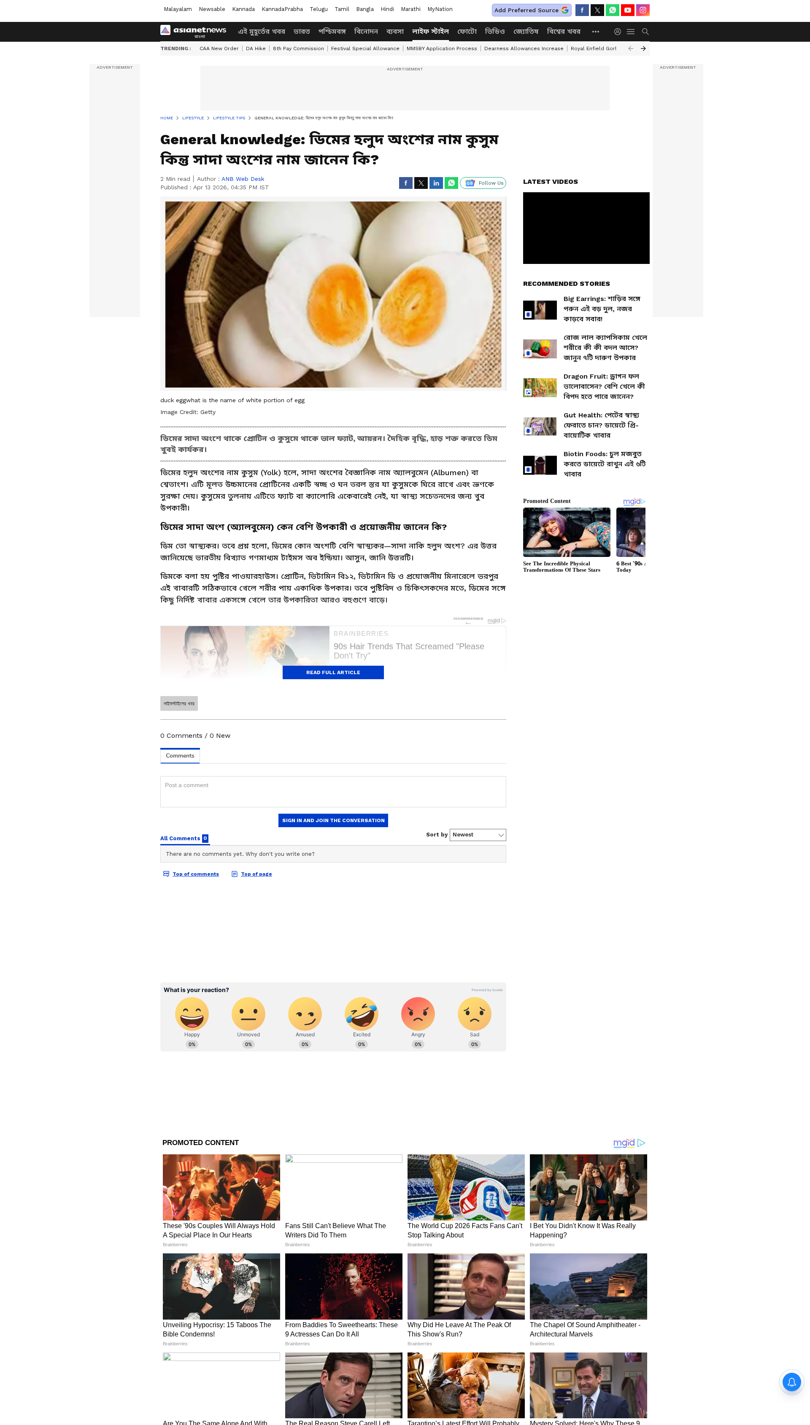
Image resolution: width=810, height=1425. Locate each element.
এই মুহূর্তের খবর (261, 31)
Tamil (342, 9)
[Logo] (196, 31)
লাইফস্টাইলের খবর (179, 704)
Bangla (365, 9)
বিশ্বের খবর (563, 31)
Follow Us (491, 183)
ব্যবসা (395, 31)
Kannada (243, 9)
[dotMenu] (596, 31)
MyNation (440, 9)
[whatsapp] (612, 10)
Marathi (411, 9)
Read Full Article (333, 672)
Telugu (319, 9)
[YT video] (627, 10)
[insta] (643, 10)
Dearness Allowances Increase (524, 48)
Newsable (212, 9)
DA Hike (256, 48)
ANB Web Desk (242, 178)
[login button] (619, 31)
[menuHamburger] (631, 31)
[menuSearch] (645, 31)
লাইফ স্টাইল (430, 31)
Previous (630, 48)
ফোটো (467, 31)
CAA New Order (219, 48)
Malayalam (178, 9)
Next (643, 48)
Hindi (387, 9)
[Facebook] (582, 10)
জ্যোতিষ (526, 31)
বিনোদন (366, 31)
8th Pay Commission (298, 48)
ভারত (302, 31)
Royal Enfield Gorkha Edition (607, 48)
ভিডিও (495, 31)
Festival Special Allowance (365, 48)
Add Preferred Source (526, 10)
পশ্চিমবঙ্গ (332, 31)
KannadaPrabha (282, 9)
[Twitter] (597, 10)
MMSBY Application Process (442, 48)
